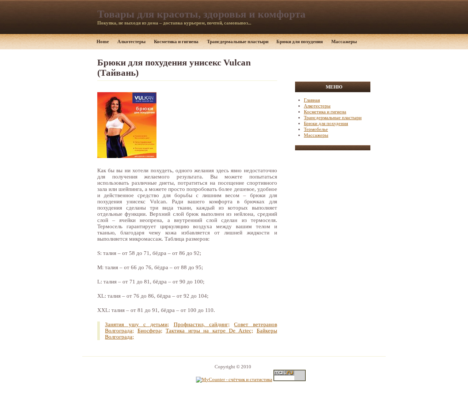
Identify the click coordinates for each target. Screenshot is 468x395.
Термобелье (316, 129)
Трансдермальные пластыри (237, 41)
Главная (312, 100)
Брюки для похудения (299, 41)
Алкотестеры (131, 41)
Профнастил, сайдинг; (202, 324)
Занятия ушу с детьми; (137, 324)
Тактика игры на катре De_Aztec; (209, 331)
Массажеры (344, 41)
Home (103, 41)
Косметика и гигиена (176, 41)
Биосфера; (149, 331)
